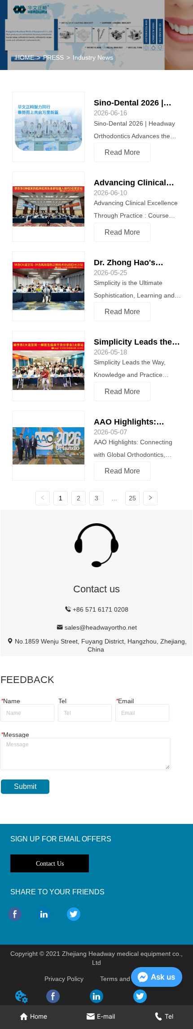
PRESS (53, 57)
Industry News (93, 57)
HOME (24, 57)
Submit (25, 786)
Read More (122, 152)
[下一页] (150, 498)
